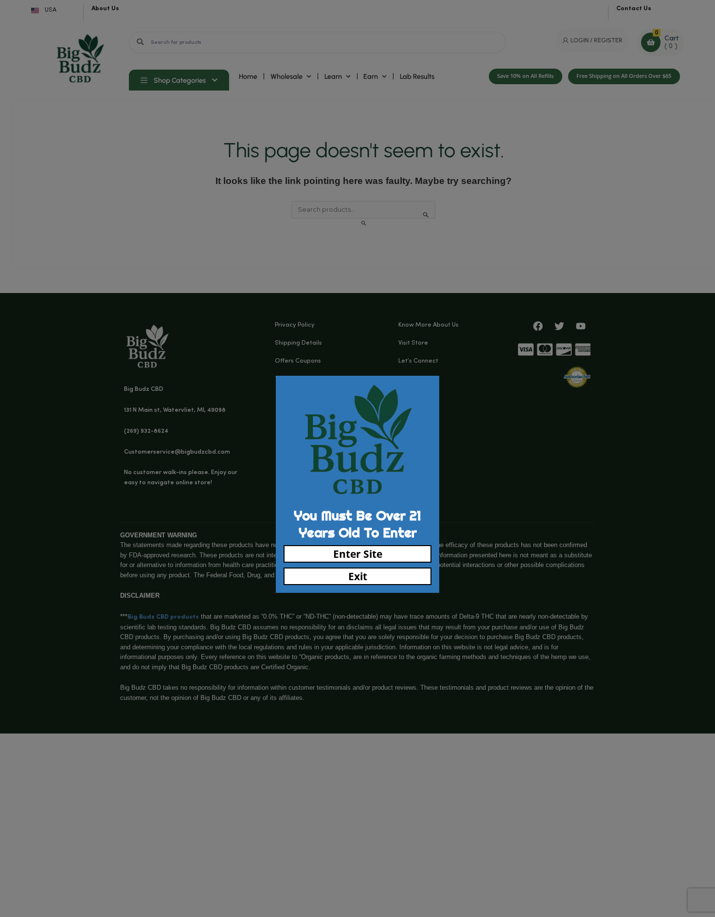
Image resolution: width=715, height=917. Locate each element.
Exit (357, 576)
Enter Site (357, 554)
